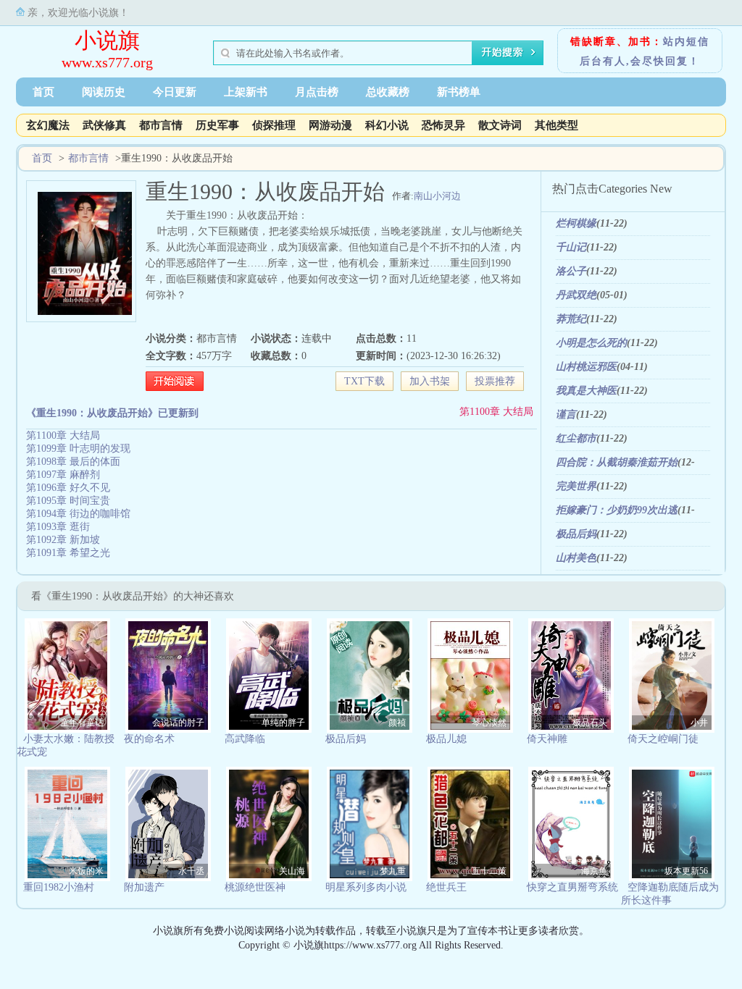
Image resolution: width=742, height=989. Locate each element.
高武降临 (245, 738)
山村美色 (576, 557)
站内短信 (686, 41)
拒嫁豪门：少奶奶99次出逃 (617, 510)
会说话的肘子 (178, 722)
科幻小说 (387, 125)
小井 (699, 722)
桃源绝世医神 (255, 887)
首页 (43, 92)
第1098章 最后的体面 (73, 461)
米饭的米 (86, 871)
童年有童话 (82, 722)
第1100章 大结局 (496, 411)
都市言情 (161, 125)
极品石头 (589, 722)
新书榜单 (458, 92)
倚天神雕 (547, 738)
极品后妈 (576, 534)
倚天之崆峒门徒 (663, 738)
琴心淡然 (489, 722)
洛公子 (571, 271)
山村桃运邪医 (586, 366)
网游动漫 (330, 125)
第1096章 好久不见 (68, 487)
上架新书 (245, 92)
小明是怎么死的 (591, 342)
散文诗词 (500, 125)
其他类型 (556, 125)
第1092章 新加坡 (63, 539)
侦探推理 (274, 125)
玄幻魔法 (48, 125)
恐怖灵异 (443, 125)
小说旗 (107, 40)
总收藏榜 (387, 92)
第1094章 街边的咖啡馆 (78, 513)
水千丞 (191, 871)
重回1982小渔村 (58, 887)
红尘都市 (576, 438)
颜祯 (397, 722)
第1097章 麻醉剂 (63, 474)
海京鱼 (594, 871)
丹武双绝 (576, 295)
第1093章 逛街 (58, 526)
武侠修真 (104, 125)
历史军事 (217, 125)
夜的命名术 (149, 738)
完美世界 (576, 486)
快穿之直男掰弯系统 (572, 887)
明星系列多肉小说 (366, 887)
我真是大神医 (586, 390)
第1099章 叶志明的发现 (78, 448)
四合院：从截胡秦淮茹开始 (617, 462)
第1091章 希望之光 (68, 552)
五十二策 (489, 871)
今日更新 (174, 92)
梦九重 (393, 871)
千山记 (571, 247)
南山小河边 (437, 195)
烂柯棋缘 (576, 223)
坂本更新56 (686, 871)
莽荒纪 (571, 318)
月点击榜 (316, 92)
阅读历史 (103, 92)
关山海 (292, 871)
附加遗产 (144, 887)
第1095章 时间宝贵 (68, 500)
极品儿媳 (446, 738)
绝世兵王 (446, 887)
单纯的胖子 (283, 722)
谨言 (566, 414)
